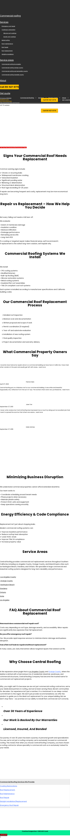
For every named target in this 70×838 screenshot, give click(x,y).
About (3, 80)
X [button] (0, 837)
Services (4, 22)
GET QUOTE (5, 93)
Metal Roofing (6, 40)
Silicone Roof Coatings (9, 33)
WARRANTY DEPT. (4, 100)
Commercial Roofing (10, 15)
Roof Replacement (7, 51)
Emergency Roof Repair (8, 26)
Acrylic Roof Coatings (9, 37)
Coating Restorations (8, 786)
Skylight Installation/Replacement (13, 801)
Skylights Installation (8, 54)
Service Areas (7, 60)
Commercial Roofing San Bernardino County (15, 71)
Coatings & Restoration (8, 30)
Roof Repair (5, 47)
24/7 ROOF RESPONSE (6, 101)
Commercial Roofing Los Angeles (11, 64)
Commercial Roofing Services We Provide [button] (17, 782)
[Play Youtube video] (35, 450)
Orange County (55, 671)
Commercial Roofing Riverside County (13, 75)
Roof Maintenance (7, 44)
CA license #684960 (5, 98)
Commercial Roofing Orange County (12, 68)
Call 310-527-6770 (9, 87)
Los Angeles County (37, 671)
